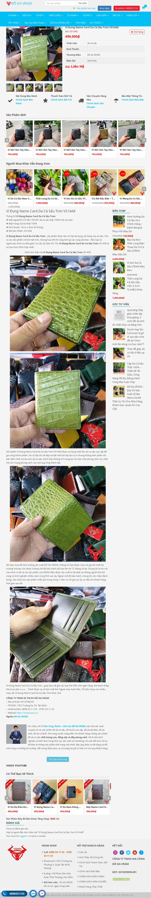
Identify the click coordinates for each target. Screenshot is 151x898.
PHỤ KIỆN (81, 22)
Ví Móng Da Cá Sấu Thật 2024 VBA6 (83, 198)
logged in (24, 835)
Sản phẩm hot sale (86, 8)
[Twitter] (128, 852)
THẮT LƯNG (55, 15)
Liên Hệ (83, 852)
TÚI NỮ (87, 15)
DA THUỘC (96, 22)
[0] (143, 7)
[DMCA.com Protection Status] (121, 881)
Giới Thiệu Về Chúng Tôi (91, 857)
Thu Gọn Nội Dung (58, 759)
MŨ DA (117, 15)
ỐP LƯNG (13, 22)
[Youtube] (135, 852)
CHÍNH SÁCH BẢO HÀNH (91, 876)
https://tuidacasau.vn (27, 712)
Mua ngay (104, 8)
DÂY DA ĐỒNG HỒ (60, 22)
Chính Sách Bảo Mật (133, 99)
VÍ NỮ (39, 15)
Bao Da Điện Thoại (34, 22)
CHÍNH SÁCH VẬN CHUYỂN (92, 881)
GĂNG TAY (132, 15)
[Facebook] (122, 852)
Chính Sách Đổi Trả (61, 99)
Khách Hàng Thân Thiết (90, 886)
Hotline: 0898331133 (127, 8)
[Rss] (115, 852)
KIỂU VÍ (26, 15)
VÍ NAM (12, 15)
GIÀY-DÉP (102, 15)
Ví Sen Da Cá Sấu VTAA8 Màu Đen (26, 198)
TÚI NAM (72, 15)
